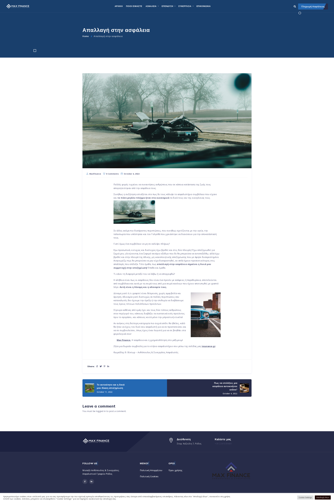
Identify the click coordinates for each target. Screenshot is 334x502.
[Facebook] (97, 366)
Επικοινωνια (203, 6)
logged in (101, 411)
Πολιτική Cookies (149, 476)
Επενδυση (167, 6)
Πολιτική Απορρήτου (151, 470)
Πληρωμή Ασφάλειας (313, 6)
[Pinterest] (104, 366)
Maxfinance (95, 174)
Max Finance (123, 340)
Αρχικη (119, 6)
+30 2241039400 (223, 443)
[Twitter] (101, 366)
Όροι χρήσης (175, 470)
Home (85, 36)
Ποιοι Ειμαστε (134, 6)
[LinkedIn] (108, 366)
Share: (91, 366)
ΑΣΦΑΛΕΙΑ (151, 6)
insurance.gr (209, 346)
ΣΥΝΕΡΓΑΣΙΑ (184, 6)
